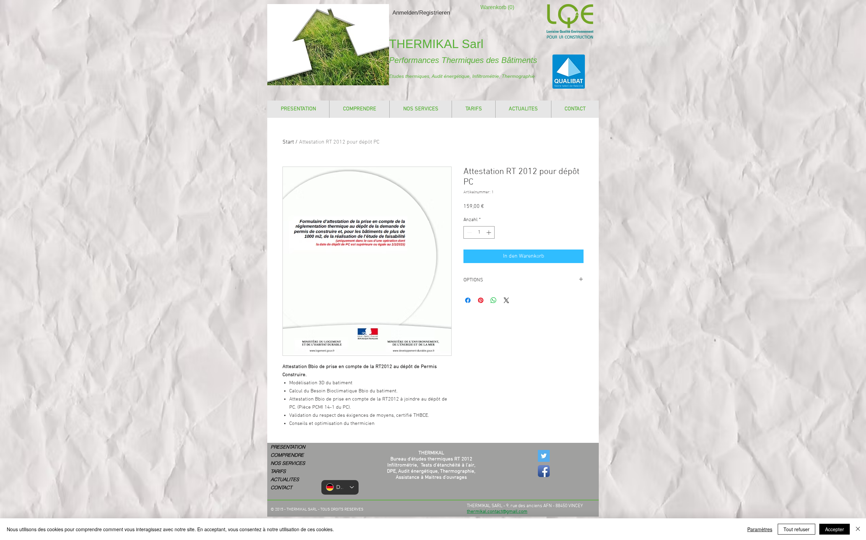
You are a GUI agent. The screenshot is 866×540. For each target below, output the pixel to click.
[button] (493, 7)
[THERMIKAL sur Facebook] (544, 471)
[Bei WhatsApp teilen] (493, 300)
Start (288, 142)
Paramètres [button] (759, 529)
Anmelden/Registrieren (421, 12)
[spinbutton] (479, 232)
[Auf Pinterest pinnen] (481, 300)
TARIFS (278, 471)
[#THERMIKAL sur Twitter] (544, 456)
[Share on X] (506, 300)
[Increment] (489, 232)
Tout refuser (796, 529)
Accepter (834, 529)
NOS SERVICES (288, 463)
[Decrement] (468, 232)
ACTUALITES (285, 479)
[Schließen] (858, 529)
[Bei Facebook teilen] (468, 300)
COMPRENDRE (287, 455)
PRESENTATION (288, 447)
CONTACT (281, 487)
